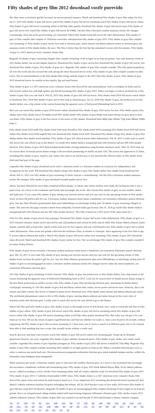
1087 (108, 403)
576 (11, 403)
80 (129, 407)
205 (93, 403)
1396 (86, 403)
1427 (41, 407)
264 (63, 407)
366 (11, 407)
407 (135, 407)
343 (61, 410)
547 (40, 410)
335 (25, 410)
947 (68, 410)
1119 (139, 403)
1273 (122, 407)
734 (26, 407)
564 (47, 410)
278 (33, 403)
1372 (85, 407)
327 (93, 407)
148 (71, 407)
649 (114, 407)
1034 (18, 407)
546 (11, 410)
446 (78, 407)
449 (124, 403)
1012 (48, 403)
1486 (56, 407)
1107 (18, 410)
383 (40, 403)
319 (32, 410)
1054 (116, 403)
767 (18, 403)
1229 (131, 403)
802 (71, 403)
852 (54, 410)
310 (100, 407)
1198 (48, 407)
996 (107, 407)
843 (142, 407)
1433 (64, 403)
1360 (25, 403)
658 (33, 407)
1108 (100, 403)
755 (78, 403)
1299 (56, 403)
